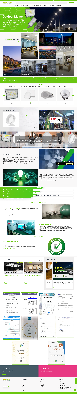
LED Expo (61, 0)
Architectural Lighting (51, 5)
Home (51, 0)
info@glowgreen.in (7, 193)
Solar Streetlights (57, 5)
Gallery (69, 0)
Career (64, 0)
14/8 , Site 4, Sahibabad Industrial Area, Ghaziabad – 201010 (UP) (14, 198)
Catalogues (57, 0)
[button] (73, 95)
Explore (33, 123)
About (54, 0)
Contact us (72, 0)
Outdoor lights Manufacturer (24, 5)
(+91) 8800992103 (7, 196)
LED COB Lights (44, 5)
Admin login (71, 2)
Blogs (66, 0)
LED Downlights (38, 5)
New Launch (17, 5)
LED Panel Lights (32, 5)
